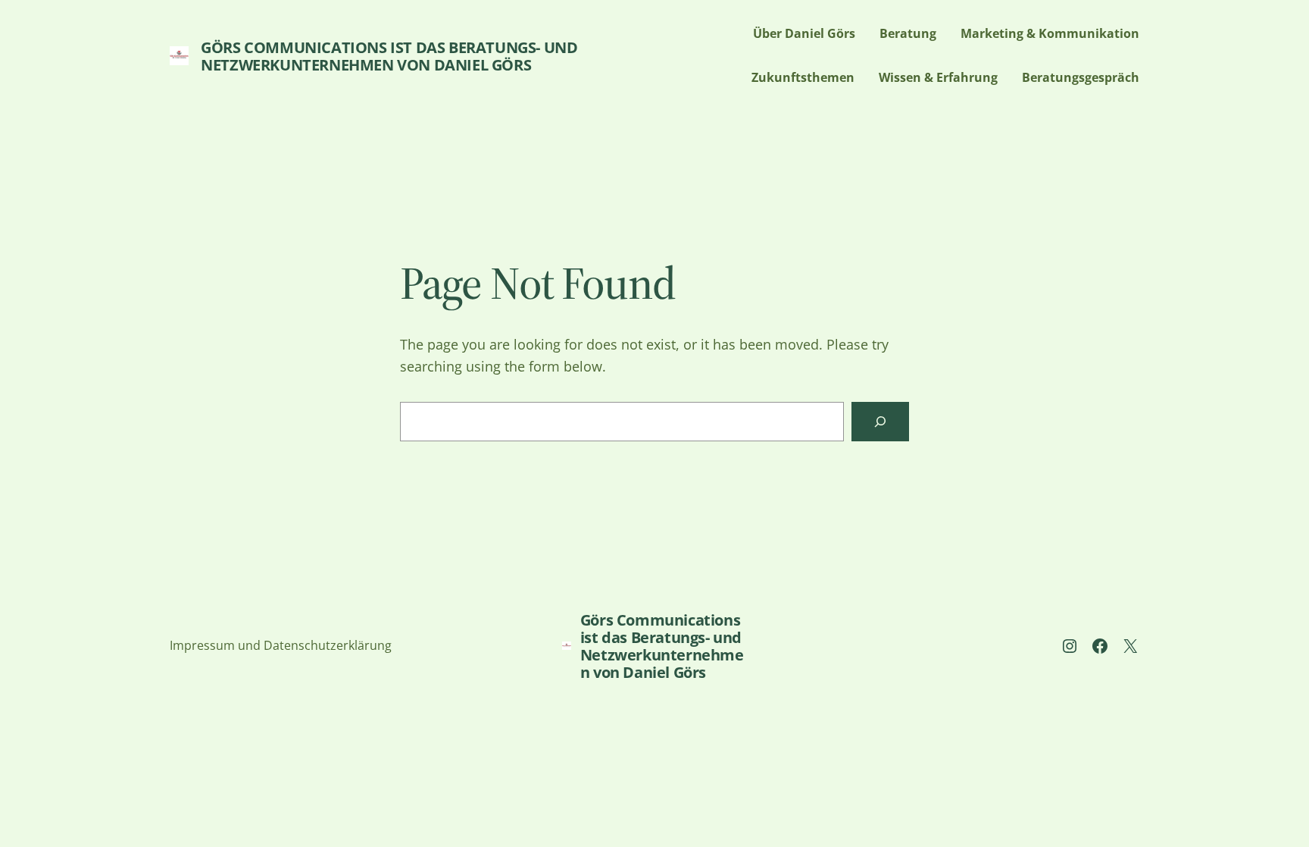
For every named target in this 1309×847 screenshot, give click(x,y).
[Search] (880, 421)
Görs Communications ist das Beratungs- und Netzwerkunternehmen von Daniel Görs (389, 56)
